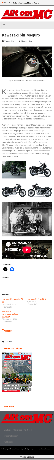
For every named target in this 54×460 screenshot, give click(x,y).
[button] (14, 170)
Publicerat (8, 442)
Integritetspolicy (11, 436)
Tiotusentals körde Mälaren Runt (25, 3)
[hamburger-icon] (4, 25)
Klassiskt (8, 342)
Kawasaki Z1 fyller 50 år (36, 299)
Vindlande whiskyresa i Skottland (18, 430)
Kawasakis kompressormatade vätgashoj (10, 314)
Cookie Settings (27, 457)
